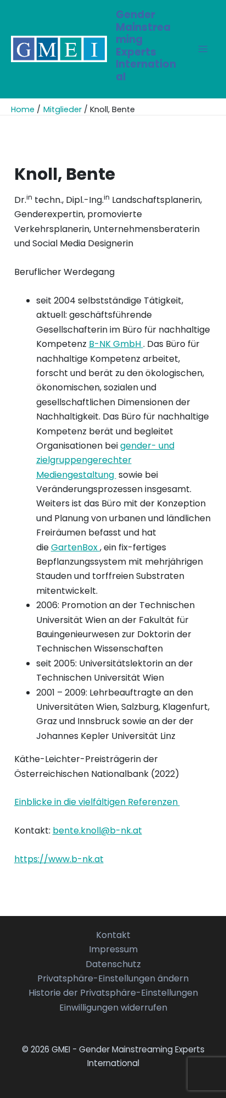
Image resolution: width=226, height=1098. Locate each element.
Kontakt (113, 935)
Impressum (113, 949)
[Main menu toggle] (203, 49)
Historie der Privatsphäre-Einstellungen (113, 992)
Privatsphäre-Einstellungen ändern (113, 978)
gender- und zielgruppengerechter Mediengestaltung (105, 460)
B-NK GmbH (116, 344)
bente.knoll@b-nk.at (97, 830)
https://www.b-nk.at (59, 859)
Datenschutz (113, 964)
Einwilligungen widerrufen (113, 1007)
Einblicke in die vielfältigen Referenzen (97, 802)
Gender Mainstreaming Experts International (146, 45)
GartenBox (75, 547)
